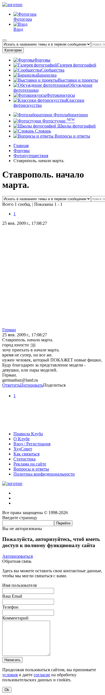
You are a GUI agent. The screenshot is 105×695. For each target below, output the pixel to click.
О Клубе (21, 438)
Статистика (24, 459)
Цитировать (31, 385)
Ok (6, 690)
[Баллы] (52, 424)
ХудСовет (22, 448)
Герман (9, 329)
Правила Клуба (28, 433)
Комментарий (15, 618)
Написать (12, 660)
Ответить (11, 385)
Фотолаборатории (70, 114)
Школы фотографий (76, 126)
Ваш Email (12, 596)
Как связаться (26, 453)
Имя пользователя (19, 585)
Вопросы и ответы (71, 136)
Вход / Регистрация (31, 443)
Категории (13, 50)
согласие (42, 674)
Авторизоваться (17, 556)
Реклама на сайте (29, 464)
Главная (21, 145)
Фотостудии (58, 121)
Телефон (10, 607)
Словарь (42, 131)
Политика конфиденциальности (44, 474)
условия (10, 674)
